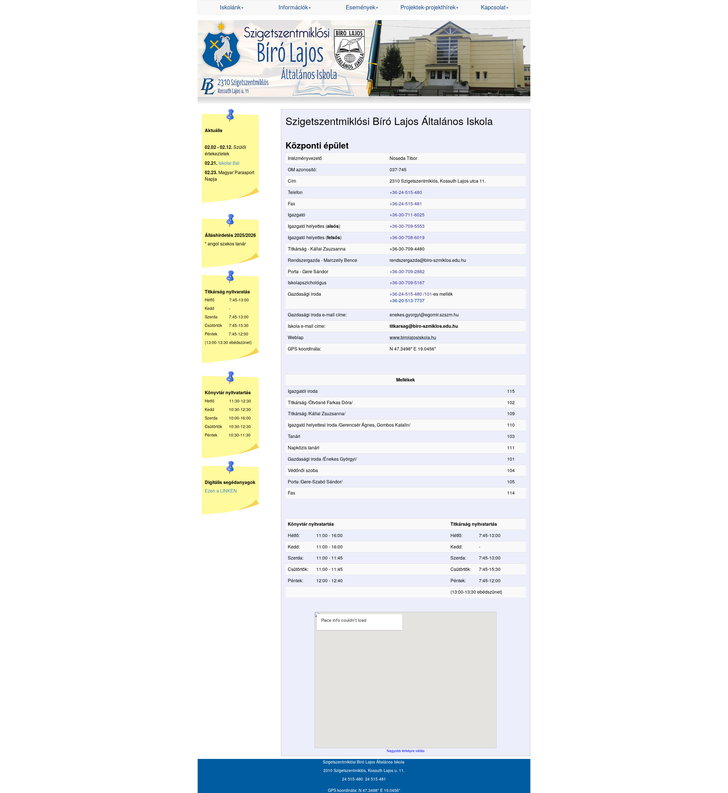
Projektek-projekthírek (428, 7)
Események (360, 7)
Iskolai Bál (228, 163)
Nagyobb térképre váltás (406, 750)
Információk (293, 7)
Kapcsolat (493, 7)
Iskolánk (230, 7)
